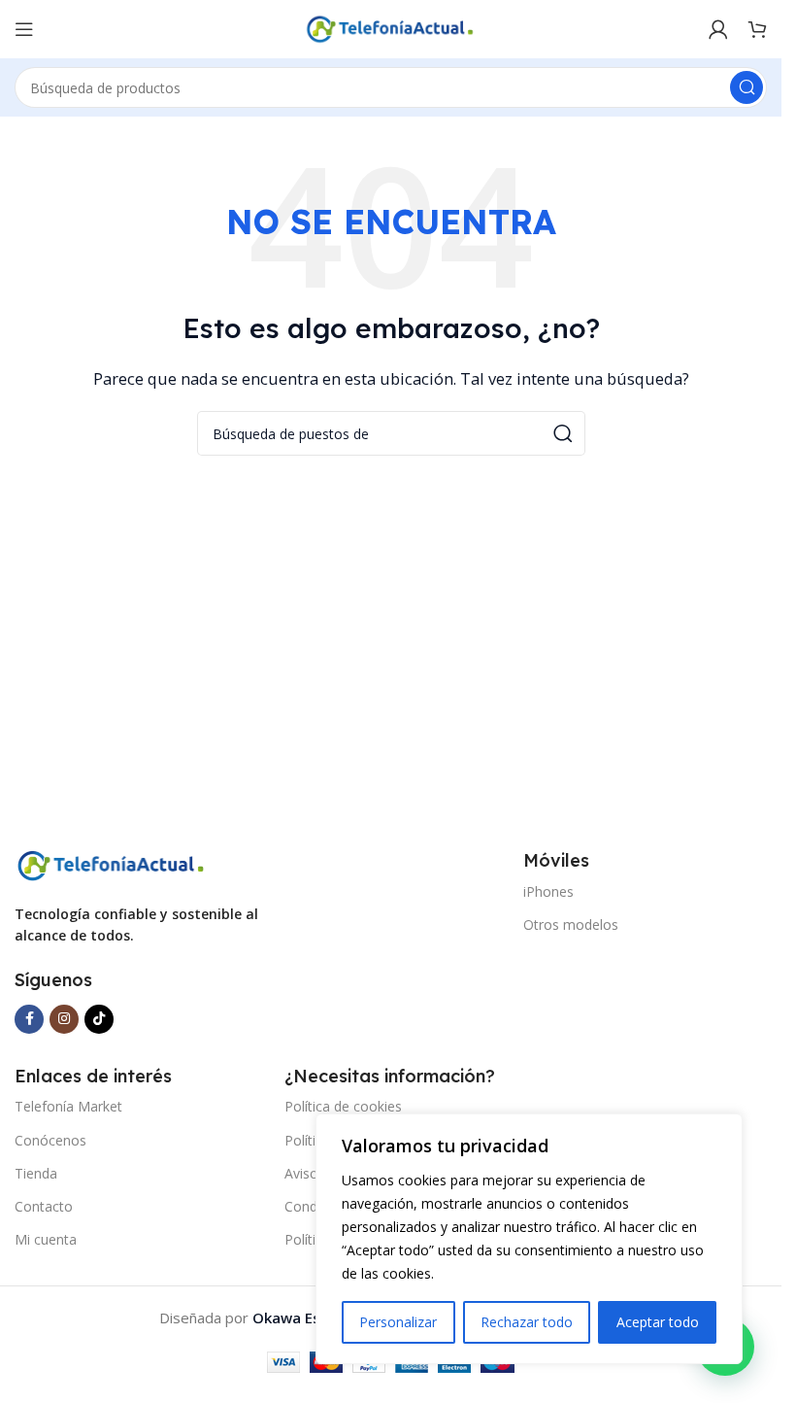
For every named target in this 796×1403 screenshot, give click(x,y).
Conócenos (50, 1140)
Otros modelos (570, 924)
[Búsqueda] (746, 87)
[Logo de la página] (391, 27)
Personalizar (398, 1322)
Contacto (44, 1206)
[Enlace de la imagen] (112, 863)
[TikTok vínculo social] (99, 1019)
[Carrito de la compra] (757, 29)
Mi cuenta (46, 1239)
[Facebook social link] (29, 1019)
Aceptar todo (657, 1322)
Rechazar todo (527, 1322)
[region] (529, 1238)
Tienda (36, 1173)
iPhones (548, 891)
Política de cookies (343, 1106)
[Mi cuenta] (718, 29)
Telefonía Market (68, 1106)
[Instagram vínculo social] (64, 1019)
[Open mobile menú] (24, 29)
